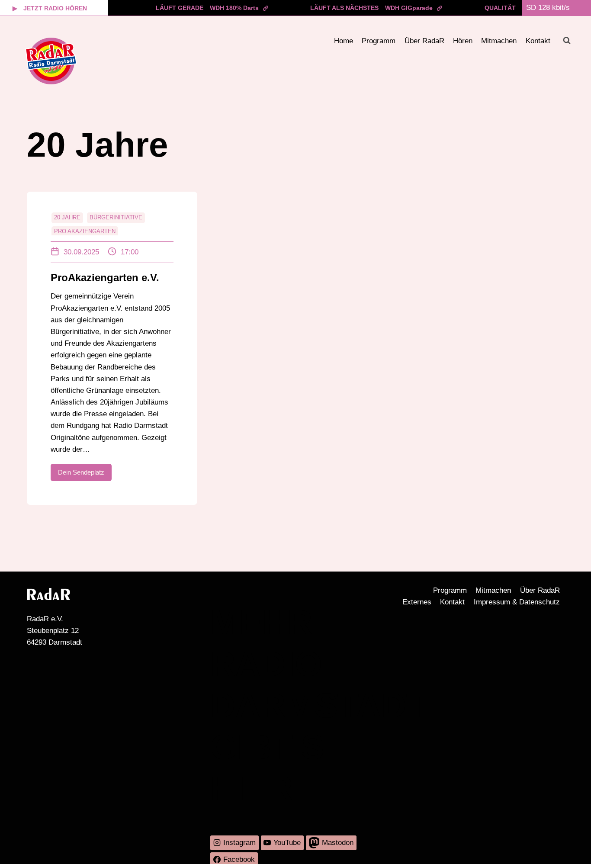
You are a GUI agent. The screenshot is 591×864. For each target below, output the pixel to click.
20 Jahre (67, 217)
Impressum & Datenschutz (517, 602)
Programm (378, 41)
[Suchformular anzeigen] (567, 40)
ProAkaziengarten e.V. (105, 277)
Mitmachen (499, 41)
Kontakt (538, 41)
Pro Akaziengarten (85, 231)
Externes (416, 602)
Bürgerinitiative (116, 217)
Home (343, 41)
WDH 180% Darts (234, 7)
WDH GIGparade (409, 7)
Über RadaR (424, 41)
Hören (462, 41)
